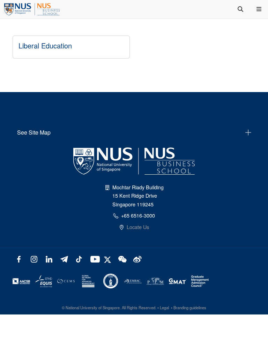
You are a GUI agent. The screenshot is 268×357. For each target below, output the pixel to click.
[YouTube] (93, 258)
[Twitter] (108, 258)
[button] (259, 9)
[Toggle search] (241, 9)
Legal (164, 307)
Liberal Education (45, 45)
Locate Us (138, 226)
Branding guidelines (189, 307)
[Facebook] (19, 258)
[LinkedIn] (49, 258)
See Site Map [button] (34, 132)
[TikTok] (78, 258)
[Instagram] (34, 258)
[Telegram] (64, 258)
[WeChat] (121, 258)
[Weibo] (136, 258)
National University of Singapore (93, 307)
